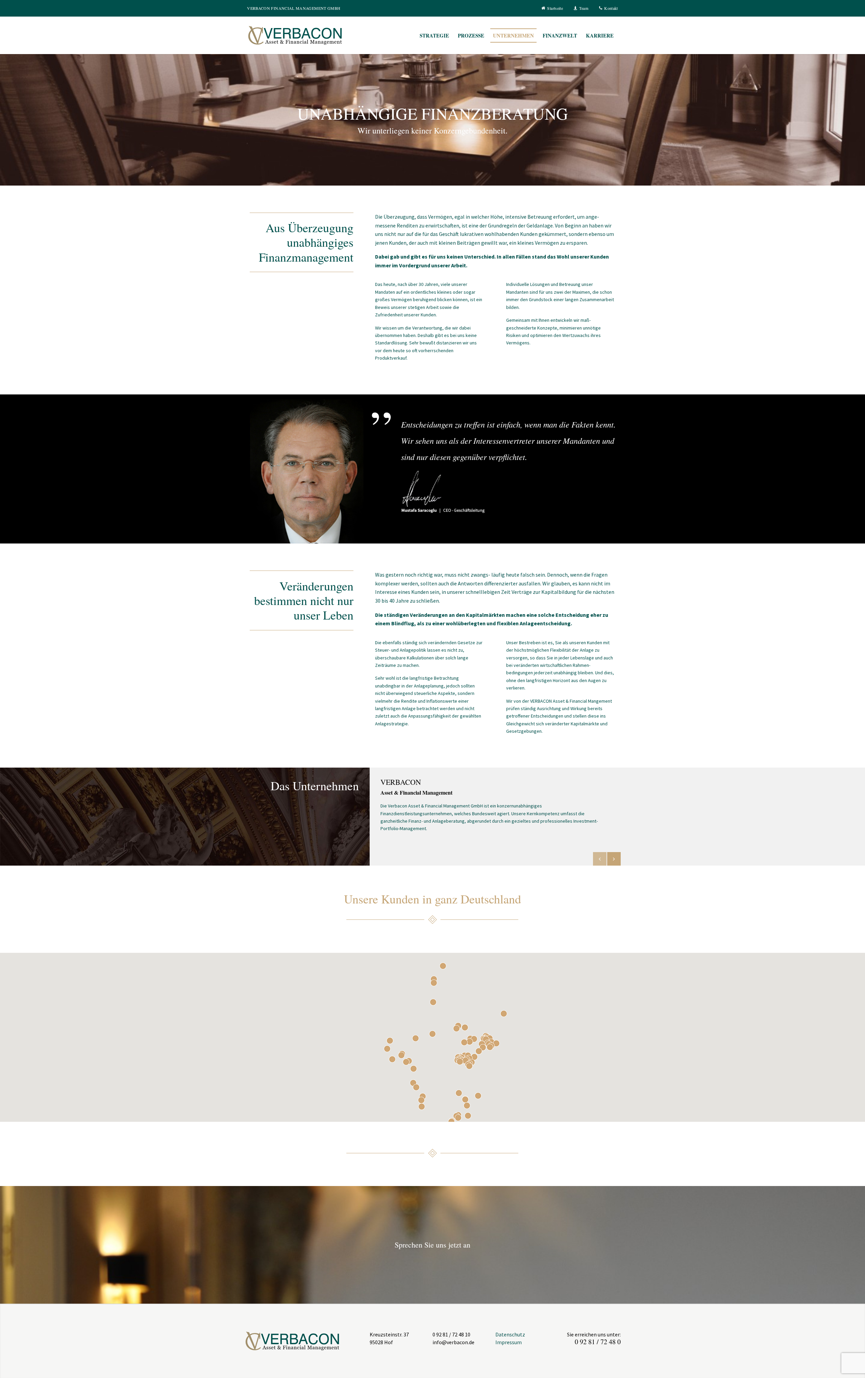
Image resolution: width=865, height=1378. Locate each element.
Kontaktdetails (614, 859)
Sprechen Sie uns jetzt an (432, 1245)
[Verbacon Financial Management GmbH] (309, 35)
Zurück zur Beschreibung (600, 859)
